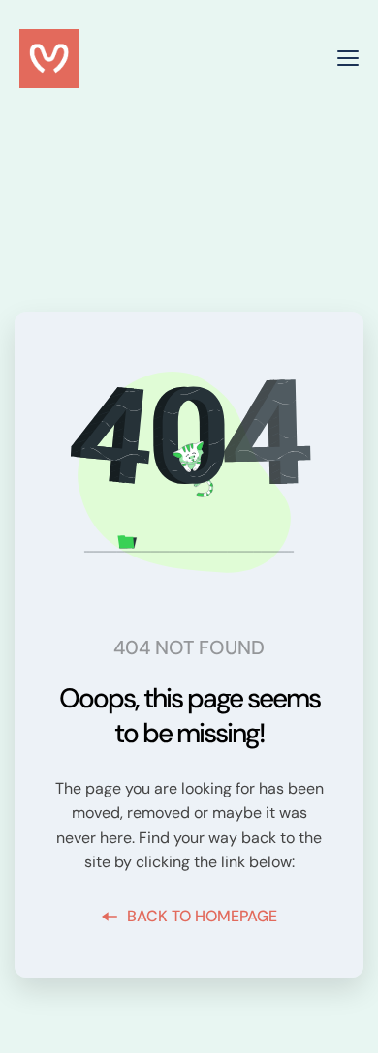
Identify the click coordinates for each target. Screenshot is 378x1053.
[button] (348, 58)
